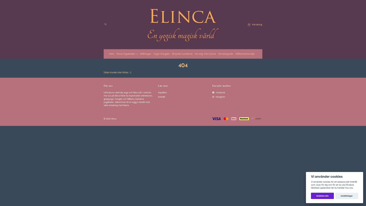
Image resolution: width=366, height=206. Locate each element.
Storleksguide (225, 53)
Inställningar (347, 196)
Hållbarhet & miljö (245, 53)
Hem (111, 53)
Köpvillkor (162, 92)
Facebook (220, 92)
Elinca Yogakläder (125, 53)
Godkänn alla (322, 196)
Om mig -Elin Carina (205, 53)
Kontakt (161, 96)
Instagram (220, 96)
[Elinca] (183, 24)
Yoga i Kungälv (161, 53)
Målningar (145, 53)
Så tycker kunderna (182, 53)
